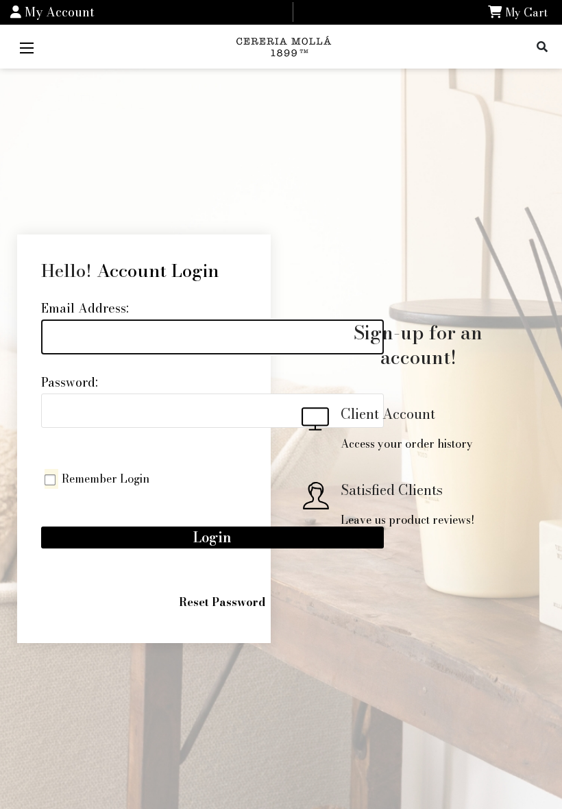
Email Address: (85, 308)
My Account (58, 12)
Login (212, 537)
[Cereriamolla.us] (285, 45)
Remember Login (105, 478)
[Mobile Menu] (26, 46)
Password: (69, 382)
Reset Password (222, 602)
